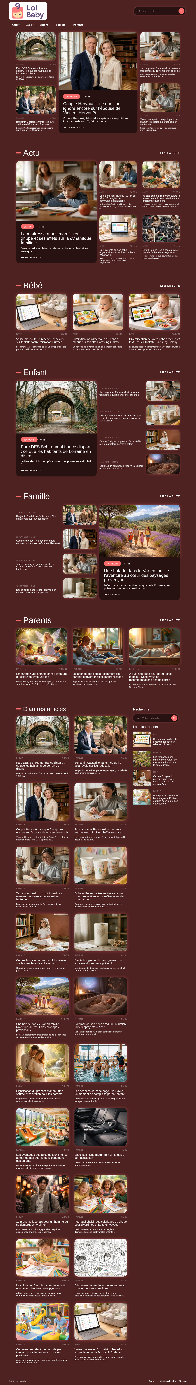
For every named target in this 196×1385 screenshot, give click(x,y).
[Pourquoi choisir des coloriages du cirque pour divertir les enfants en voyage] (100, 1194)
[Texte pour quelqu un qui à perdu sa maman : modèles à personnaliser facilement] (160, 97)
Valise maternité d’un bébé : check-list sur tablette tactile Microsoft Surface (40, 340)
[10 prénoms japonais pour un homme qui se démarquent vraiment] (42, 1194)
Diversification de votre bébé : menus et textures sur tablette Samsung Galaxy (154, 340)
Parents (37, 620)
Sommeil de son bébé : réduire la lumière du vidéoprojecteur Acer (121, 467)
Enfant (20, 64)
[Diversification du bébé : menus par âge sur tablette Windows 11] (142, 739)
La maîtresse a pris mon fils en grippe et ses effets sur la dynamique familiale (56, 238)
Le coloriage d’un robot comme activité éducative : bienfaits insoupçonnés (40, 1287)
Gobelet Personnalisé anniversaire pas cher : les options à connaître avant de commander (120, 418)
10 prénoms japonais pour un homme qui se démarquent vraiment (42, 1223)
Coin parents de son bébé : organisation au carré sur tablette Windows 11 (117, 253)
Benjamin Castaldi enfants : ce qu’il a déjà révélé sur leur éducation (35, 123)
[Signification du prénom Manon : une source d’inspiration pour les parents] (42, 1063)
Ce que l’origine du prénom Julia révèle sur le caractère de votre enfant (120, 442)
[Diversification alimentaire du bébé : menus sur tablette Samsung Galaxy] (98, 312)
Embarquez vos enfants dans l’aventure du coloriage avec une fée (41, 675)
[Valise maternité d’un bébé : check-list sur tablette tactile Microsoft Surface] (41, 312)
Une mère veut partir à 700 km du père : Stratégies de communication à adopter (117, 198)
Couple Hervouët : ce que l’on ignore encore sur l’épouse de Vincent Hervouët (92, 108)
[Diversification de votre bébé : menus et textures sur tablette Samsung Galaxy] (154, 312)
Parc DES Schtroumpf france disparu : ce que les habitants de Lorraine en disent (33, 71)
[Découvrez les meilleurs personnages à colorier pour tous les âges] (100, 1258)
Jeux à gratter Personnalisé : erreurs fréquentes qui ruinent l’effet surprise (160, 69)
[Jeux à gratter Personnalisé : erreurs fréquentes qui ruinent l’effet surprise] (160, 46)
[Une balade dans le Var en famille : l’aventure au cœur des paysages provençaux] (139, 531)
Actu (31, 152)
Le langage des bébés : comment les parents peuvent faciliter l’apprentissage (98, 675)
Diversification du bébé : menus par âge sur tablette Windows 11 (165, 742)
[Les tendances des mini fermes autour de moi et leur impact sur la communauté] (142, 759)
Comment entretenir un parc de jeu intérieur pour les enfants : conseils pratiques (38, 1352)
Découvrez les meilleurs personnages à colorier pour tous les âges (99, 1287)
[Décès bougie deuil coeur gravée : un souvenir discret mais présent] (80, 588)
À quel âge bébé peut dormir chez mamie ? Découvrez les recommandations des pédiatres (150, 676)
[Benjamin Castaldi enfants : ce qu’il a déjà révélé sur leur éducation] (36, 100)
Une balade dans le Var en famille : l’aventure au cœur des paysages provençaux (137, 575)
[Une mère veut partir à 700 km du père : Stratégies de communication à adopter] (118, 174)
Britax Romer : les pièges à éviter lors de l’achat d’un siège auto (160, 251)
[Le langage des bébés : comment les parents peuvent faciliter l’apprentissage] (98, 646)
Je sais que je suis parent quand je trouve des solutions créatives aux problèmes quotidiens (161, 198)
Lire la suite (170, 153)
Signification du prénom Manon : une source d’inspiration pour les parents (39, 1092)
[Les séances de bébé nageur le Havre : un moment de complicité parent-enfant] (100, 1063)
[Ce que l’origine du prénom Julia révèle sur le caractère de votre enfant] (163, 440)
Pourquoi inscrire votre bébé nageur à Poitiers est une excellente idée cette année (165, 799)
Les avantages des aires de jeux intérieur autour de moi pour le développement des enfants (42, 1157)
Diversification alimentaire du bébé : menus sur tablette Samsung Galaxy (96, 340)
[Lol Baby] (28, 11)
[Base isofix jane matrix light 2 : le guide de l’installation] (100, 1127)
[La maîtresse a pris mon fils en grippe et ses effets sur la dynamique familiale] (56, 190)
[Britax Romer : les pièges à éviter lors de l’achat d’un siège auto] (161, 228)
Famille (20, 118)
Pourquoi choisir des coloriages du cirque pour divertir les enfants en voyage (100, 1223)
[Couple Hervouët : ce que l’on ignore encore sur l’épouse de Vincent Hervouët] (98, 61)
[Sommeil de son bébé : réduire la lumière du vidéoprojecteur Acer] (163, 464)
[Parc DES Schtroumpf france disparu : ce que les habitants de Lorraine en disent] (36, 46)
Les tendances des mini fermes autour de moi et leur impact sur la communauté (165, 761)
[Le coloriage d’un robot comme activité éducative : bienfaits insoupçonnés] (42, 1258)
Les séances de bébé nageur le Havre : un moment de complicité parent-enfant (99, 1092)
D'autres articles (44, 709)
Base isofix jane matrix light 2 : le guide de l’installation (99, 1156)
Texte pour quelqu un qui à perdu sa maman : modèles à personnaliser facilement (159, 122)
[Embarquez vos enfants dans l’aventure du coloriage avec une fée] (41, 646)
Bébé (32, 285)
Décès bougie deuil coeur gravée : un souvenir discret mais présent (36, 591)
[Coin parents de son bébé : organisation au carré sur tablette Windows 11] (118, 228)
